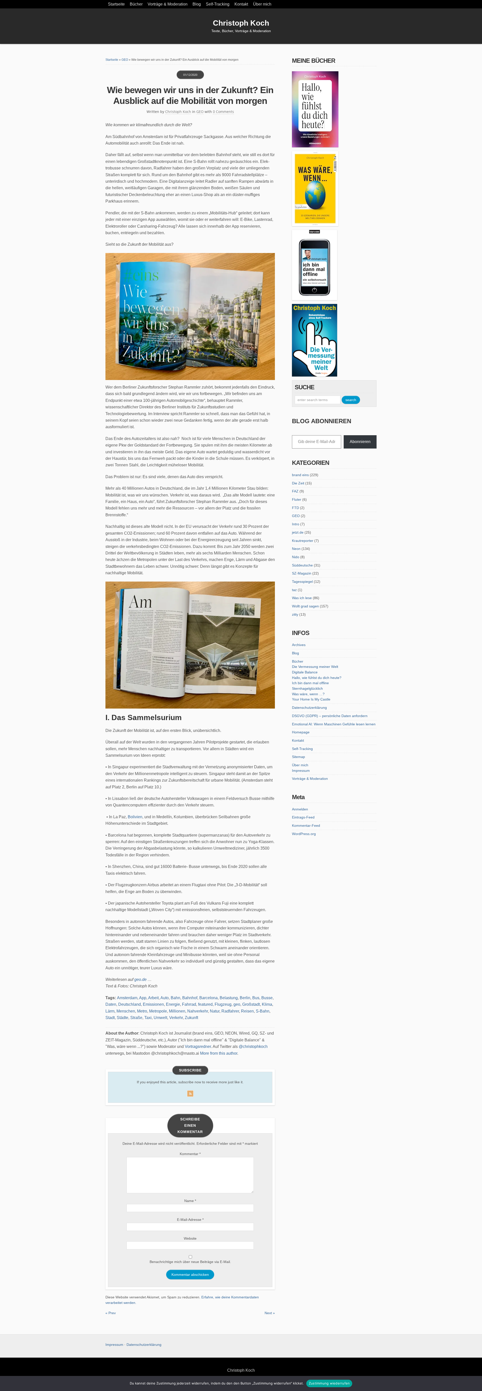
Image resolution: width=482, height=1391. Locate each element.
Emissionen (153, 1004)
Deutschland (129, 1004)
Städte (122, 1018)
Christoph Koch (241, 23)
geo (236, 1004)
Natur (214, 1011)
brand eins (300, 475)
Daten (110, 1004)
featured (205, 1004)
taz (294, 590)
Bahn (175, 998)
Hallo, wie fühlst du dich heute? (316, 678)
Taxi (148, 1018)
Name (190, 1201)
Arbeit (153, 998)
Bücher (136, 4)
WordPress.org (304, 834)
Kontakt (241, 4)
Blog (197, 4)
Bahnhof (189, 998)
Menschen (125, 1011)
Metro (142, 1011)
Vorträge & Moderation (168, 4)
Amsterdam (127, 998)
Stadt (110, 1018)
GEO (125, 59)
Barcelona (208, 998)
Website (190, 1238)
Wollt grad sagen (305, 606)
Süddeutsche (302, 565)
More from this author (218, 1053)
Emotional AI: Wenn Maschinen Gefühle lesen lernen (334, 724)
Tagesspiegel (302, 582)
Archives (299, 645)
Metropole (158, 1011)
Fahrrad (189, 1004)
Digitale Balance (305, 672)
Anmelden (300, 809)
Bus (255, 998)
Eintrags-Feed (303, 817)
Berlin (245, 998)
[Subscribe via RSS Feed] (190, 1093)
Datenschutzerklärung (309, 708)
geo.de (140, 979)
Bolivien (135, 817)
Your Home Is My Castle (311, 699)
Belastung (229, 998)
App (142, 998)
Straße (136, 1018)
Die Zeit (298, 483)
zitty (295, 614)
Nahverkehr (197, 1011)
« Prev (110, 1313)
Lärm (109, 1011)
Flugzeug (223, 1004)
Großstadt (251, 1004)
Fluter (296, 499)
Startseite (116, 4)
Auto (164, 998)
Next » (270, 1313)
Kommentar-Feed (306, 826)
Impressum (301, 771)
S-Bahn (262, 1011)
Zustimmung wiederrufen (329, 1383)
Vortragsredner (198, 1046)
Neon (296, 549)
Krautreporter (302, 541)
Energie (173, 1004)
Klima (267, 1004)
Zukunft (191, 1018)
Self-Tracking (217, 4)
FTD (295, 508)
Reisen (247, 1011)
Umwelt (160, 1018)
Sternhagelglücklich (307, 688)
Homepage (301, 732)
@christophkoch (253, 1046)
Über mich (262, 4)
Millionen (177, 1011)
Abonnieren (360, 441)
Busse (267, 998)
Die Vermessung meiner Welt (315, 667)
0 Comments (223, 111)
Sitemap (298, 757)
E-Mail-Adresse (190, 1220)
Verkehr (176, 1018)
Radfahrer (230, 1011)
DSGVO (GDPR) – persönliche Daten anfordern (330, 716)
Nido (295, 557)
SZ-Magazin (301, 573)
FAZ (295, 491)
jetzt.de (298, 532)
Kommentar (190, 1154)
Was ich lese (302, 598)
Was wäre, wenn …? (308, 694)
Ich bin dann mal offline (310, 683)
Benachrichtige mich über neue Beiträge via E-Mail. (190, 1262)
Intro (295, 524)
